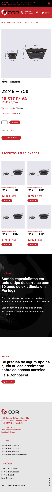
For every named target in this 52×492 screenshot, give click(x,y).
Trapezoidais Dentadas (10, 449)
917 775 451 (9, 381)
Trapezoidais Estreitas (10, 452)
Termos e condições (9, 469)
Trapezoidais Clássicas (10, 446)
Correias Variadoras (14, 22)
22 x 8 (25, 22)
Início (3, 22)
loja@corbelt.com (8, 432)
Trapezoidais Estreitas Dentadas (14, 455)
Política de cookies (8, 475)
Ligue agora (11, 138)
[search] (37, 12)
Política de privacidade (10, 472)
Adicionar (14, 122)
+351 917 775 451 (8, 428)
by (50, 483)
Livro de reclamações (9, 478)
